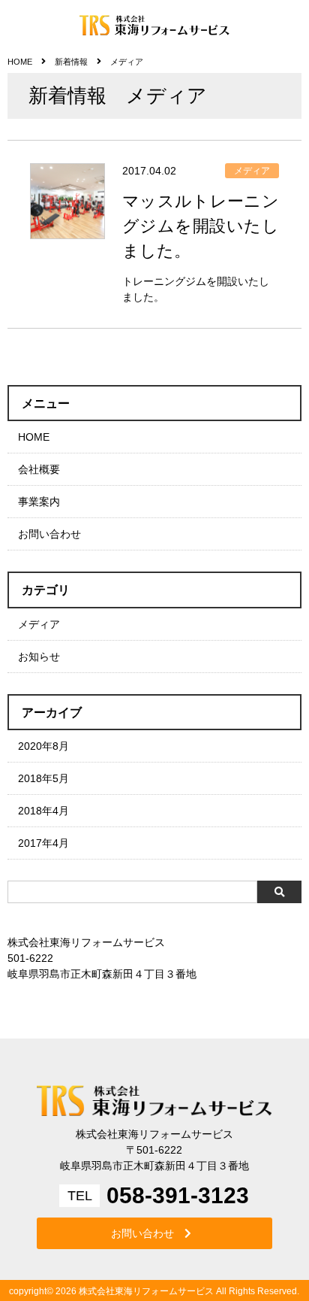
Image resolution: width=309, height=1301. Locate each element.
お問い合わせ (49, 534)
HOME (34, 437)
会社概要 (39, 469)
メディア (39, 624)
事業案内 (39, 502)
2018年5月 (43, 778)
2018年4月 (43, 811)
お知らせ (39, 656)
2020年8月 (43, 746)
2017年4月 (43, 843)
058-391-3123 (177, 1195)
